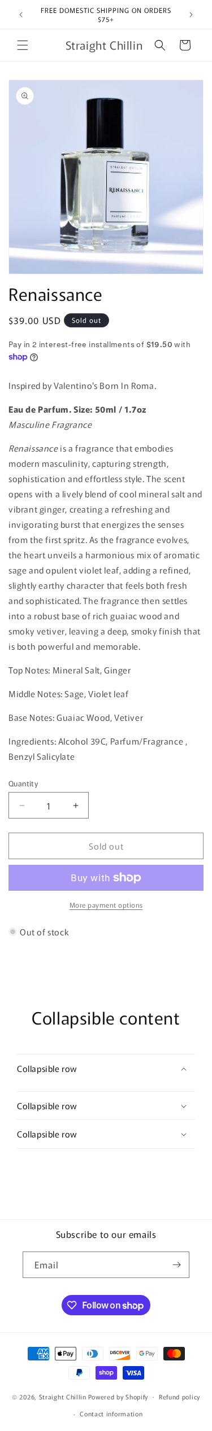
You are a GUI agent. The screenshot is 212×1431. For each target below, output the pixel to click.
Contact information (111, 1413)
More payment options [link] (106, 904)
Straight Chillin (62, 1396)
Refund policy (179, 1396)
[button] (22, 45)
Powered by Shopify (118, 1396)
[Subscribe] (176, 1264)
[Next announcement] (191, 14)
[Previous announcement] (20, 14)
